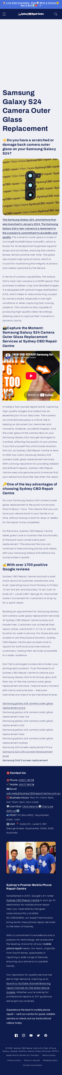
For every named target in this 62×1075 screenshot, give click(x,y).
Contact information (32, 1065)
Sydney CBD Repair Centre (23, 900)
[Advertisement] (31, 51)
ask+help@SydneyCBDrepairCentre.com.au (33, 793)
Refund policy (49, 1055)
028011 (26, 780)
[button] (4, 14)
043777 (26, 784)
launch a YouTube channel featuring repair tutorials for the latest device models (28, 988)
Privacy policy (14, 1060)
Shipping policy (50, 1060)
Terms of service (32, 1060)
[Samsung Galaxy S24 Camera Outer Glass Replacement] (31, 187)
